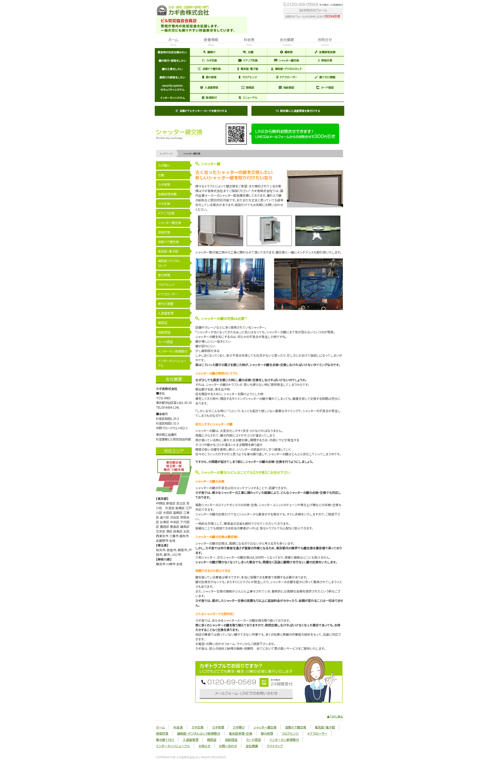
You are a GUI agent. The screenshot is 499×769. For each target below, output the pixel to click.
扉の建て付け (165, 739)
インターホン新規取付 (173, 351)
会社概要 (252, 746)
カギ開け (164, 165)
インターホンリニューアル (172, 363)
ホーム (160, 727)
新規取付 (211, 97)
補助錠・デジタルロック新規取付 (198, 733)
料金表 (178, 727)
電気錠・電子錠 (249, 69)
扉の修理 (211, 77)
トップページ (166, 153)
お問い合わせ (228, 746)
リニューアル (250, 97)
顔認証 (250, 87)
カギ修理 (164, 184)
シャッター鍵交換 (289, 60)
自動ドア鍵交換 (212, 69)
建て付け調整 (327, 77)
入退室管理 (211, 87)
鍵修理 (289, 52)
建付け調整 (165, 303)
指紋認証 (288, 87)
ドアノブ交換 (250, 60)
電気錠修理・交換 (240, 733)
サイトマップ (275, 746)
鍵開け (211, 52)
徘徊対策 (326, 60)
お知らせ (204, 746)
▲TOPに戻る (335, 716)
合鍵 (250, 52)
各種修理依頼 (327, 52)
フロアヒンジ (249, 77)
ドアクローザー (288, 77)
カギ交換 (211, 60)
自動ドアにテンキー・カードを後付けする (203, 111)
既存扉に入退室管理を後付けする (300, 111)
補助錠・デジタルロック (288, 69)
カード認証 (327, 87)
